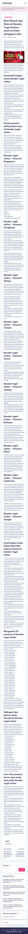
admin (7, 841)
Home (3, 8)
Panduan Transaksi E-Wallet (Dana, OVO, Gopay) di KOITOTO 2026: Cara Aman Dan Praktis (13, 906)
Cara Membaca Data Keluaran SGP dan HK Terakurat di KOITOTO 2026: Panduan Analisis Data (14, 887)
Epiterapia (7, 3)
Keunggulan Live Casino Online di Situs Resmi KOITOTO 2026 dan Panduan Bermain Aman (13, 881)
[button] (8, 843)
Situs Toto (5, 922)
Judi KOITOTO (8, 17)
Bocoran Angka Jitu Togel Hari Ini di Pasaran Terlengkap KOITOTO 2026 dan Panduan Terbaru (13, 900)
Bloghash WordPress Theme (14, 931)
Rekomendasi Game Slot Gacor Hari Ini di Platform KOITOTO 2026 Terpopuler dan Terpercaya (14, 893)
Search (5, 865)
